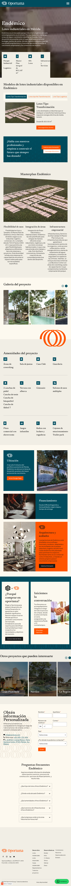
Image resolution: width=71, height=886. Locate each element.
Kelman (46, 863)
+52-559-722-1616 (21, 737)
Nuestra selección (61, 855)
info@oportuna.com (12, 735)
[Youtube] (14, 856)
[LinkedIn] (10, 856)
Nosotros (58, 852)
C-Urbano (47, 858)
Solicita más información (51, 147)
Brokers (58, 857)
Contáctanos (59, 850)
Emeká (46, 853)
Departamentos (37, 868)
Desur (45, 865)
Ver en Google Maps (15, 478)
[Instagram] (6, 856)
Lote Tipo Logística (60, 97)
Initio (45, 855)
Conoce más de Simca (14, 639)
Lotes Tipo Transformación (16, 97)
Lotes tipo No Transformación (39, 97)
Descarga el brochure (52, 151)
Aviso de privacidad (41, 882)
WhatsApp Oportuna (39, 631)
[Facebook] (3, 856)
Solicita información (47, 566)
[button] (66, 286)
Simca (46, 860)
